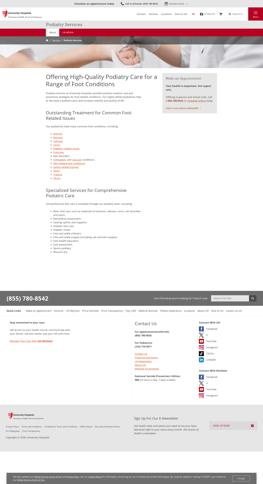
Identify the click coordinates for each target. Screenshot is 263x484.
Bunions (58, 137)
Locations (68, 32)
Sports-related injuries (66, 167)
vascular (77, 159)
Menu (255, 16)
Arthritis (57, 133)
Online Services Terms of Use (48, 476)
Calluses (58, 141)
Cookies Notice (95, 476)
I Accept (241, 478)
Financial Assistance (146, 357)
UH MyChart (209, 14)
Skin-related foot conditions (69, 163)
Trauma (57, 174)
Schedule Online (176, 3)
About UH (140, 365)
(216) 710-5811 (143, 346)
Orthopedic (59, 159)
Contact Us (141, 354)
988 (137, 379)
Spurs (56, 170)
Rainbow (193, 14)
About (52, 32)
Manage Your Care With (31, 341)
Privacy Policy (72, 476)
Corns (56, 145)
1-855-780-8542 (174, 100)
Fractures (58, 152)
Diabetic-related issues (66, 148)
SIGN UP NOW (221, 425)
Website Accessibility (147, 368)
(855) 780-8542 (27, 298)
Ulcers (57, 178)
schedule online (196, 100)
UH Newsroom (143, 361)
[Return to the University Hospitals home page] (22, 14)
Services (56, 40)
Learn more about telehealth (182, 108)
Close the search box (246, 14)
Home (47, 40)
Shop (221, 14)
